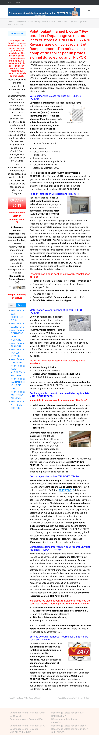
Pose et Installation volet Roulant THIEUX (74, 698)
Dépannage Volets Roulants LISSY (68, 725)
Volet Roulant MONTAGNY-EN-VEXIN (18, 395)
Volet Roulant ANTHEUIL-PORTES (18, 404)
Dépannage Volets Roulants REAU (27, 719)
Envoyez (21, 305)
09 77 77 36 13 (15, 2)
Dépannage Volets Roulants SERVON (28, 725)
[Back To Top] (93, 729)
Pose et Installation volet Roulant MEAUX (25, 698)
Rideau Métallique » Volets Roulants (41, 22)
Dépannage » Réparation (17, 22)
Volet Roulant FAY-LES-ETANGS (18, 352)
